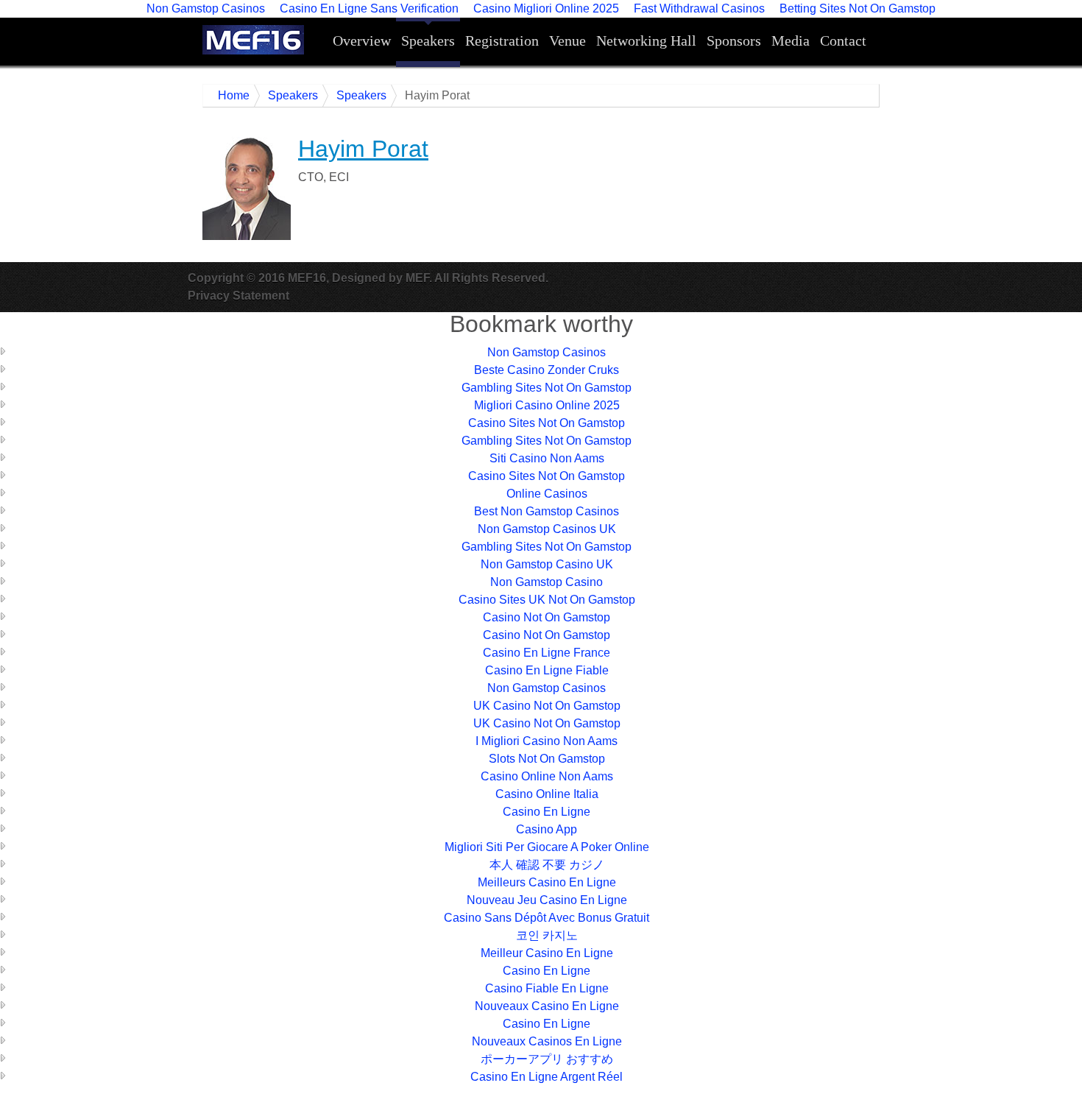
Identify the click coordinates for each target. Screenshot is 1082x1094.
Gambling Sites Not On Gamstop (547, 387)
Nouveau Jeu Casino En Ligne (547, 900)
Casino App (546, 829)
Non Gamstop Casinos (546, 352)
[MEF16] (261, 40)
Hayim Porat (363, 148)
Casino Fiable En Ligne (547, 988)
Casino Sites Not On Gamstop (546, 423)
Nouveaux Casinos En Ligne (547, 1041)
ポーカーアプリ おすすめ (547, 1059)
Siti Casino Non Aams (546, 458)
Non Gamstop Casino (546, 582)
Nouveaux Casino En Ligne (547, 1006)
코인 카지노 (547, 935)
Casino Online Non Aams (547, 776)
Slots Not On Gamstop (547, 758)
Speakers (293, 95)
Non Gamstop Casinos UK (547, 529)
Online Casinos (546, 493)
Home (234, 95)
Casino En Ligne (546, 811)
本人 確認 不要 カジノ (546, 864)
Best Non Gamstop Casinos (546, 511)
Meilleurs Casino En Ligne (547, 882)
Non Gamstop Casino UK (547, 564)
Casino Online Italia (546, 794)
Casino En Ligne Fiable (547, 670)
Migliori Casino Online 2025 (547, 405)
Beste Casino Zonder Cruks (546, 370)
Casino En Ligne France (546, 652)
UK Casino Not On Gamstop (546, 705)
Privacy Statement (238, 295)
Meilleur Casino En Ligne (547, 953)
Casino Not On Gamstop (546, 617)
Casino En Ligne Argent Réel (546, 1076)
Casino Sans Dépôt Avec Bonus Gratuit (546, 917)
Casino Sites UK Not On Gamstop (547, 599)
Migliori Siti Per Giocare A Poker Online (547, 847)
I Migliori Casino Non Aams (546, 741)
